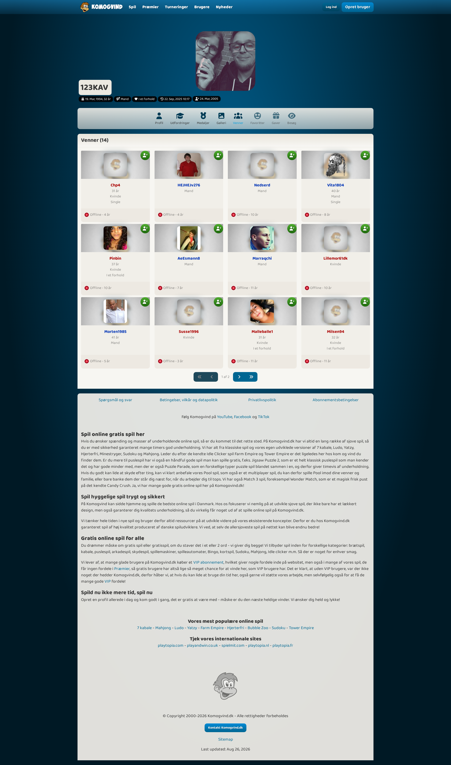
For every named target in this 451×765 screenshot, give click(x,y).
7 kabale (144, 628)
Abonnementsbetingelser (336, 400)
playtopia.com (170, 645)
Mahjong (163, 628)
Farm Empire (212, 628)
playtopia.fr (282, 645)
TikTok (263, 417)
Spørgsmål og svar (115, 400)
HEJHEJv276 (189, 185)
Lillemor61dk (335, 258)
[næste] (239, 377)
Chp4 (115, 185)
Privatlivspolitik (262, 400)
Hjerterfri (235, 628)
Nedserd (262, 185)
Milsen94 (335, 332)
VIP (108, 581)
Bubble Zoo (258, 628)
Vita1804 (335, 185)
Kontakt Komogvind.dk (225, 727)
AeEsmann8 (189, 258)
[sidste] (251, 377)
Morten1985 (115, 332)
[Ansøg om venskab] (145, 155)
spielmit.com (233, 645)
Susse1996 (189, 332)
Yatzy (192, 628)
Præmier (122, 568)
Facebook (242, 417)
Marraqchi (262, 258)
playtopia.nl (258, 645)
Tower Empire (301, 628)
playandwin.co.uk (202, 645)
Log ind (331, 7)
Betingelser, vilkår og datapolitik (189, 400)
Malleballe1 (262, 332)
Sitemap (225, 739)
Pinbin (115, 258)
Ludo (179, 628)
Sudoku (278, 628)
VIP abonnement (208, 562)
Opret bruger (357, 7)
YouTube (224, 417)
